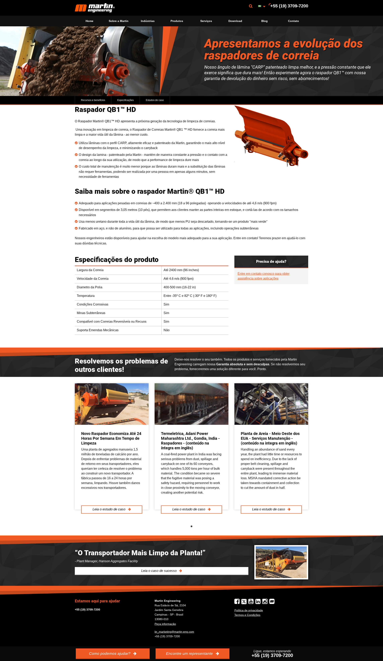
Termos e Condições (247, 615)
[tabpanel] (112, 446)
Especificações (125, 100)
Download (235, 21)
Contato (293, 21)
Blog (264, 21)
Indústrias (148, 21)
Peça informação (165, 623)
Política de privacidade (248, 610)
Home (89, 21)
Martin (95, 8)
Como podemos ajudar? (110, 653)
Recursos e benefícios (93, 100)
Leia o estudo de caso (109, 509)
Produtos (177, 21)
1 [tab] (191, 527)
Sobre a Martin (118, 21)
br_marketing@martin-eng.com (174, 631)
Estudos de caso (155, 100)
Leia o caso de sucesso (159, 571)
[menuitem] (95, 8)
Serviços (206, 21)
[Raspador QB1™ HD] (271, 136)
